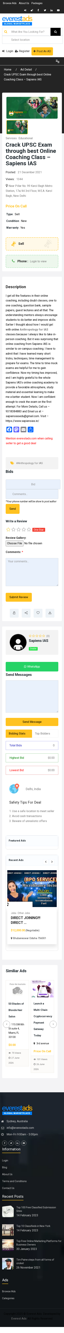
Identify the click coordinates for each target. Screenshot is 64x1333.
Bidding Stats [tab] (17, 733)
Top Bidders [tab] (42, 733)
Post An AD (44, 51)
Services (11, 138)
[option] (32, 907)
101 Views (17, 1065)
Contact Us (8, 1194)
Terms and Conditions (14, 1187)
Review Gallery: (16, 538)
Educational (25, 138)
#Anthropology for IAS (29, 463)
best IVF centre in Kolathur (41, 1009)
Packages (36, 3)
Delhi (29, 789)
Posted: (11, 172)
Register (24, 51)
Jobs (13, 913)
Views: (10, 179)
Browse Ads (10, 3)
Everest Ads (18, 1325)
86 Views (41, 1044)
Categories (8, 1304)
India (37, 789)
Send (12, 508)
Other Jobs (24, 913)
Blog (4, 1173)
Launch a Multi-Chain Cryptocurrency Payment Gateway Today (21, 1022)
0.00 (51, 757)
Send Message (32, 722)
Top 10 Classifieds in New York (33, 1232)
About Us (24, 3)
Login (9, 51)
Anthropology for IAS (34, 329)
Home (8, 69)
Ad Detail (26, 69)
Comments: (14, 552)
